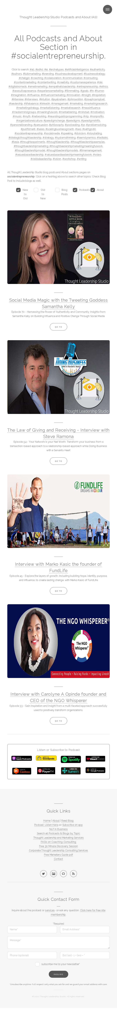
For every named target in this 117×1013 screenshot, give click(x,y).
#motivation (97, 112)
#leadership (16, 103)
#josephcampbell (94, 99)
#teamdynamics (86, 137)
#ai (46, 69)
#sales (40, 129)
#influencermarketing (53, 95)
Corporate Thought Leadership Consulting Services (58, 850)
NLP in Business (58, 829)
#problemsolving (96, 124)
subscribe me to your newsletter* (60, 964)
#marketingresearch (95, 103)
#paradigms (73, 120)
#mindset (83, 112)
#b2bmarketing (32, 73)
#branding (48, 73)
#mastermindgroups (24, 112)
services (50, 910)
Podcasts (84, 189)
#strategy (48, 137)
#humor (99, 90)
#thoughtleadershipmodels (62, 150)
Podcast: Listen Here (46, 824)
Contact (58, 858)
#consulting (91, 78)
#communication (73, 78)
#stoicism (80, 133)
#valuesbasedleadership (29, 154)
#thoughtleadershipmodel (30, 150)
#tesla (15, 141)
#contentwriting (46, 82)
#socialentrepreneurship (29, 133)
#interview (18, 99)
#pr (83, 124)
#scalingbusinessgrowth (60, 129)
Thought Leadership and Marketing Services (58, 837)
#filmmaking (72, 90)
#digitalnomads (18, 86)
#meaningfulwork (47, 112)
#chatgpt (24, 78)
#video (97, 154)
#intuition (44, 99)
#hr (92, 90)
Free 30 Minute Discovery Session (58, 846)
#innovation (73, 95)
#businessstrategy (94, 73)
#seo (78, 129)
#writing (81, 158)
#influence (33, 95)
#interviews (31, 99)
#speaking (67, 133)
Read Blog (67, 820)
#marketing (76, 103)
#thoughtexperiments (32, 141)
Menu (107, 9)
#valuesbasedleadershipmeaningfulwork (68, 154)
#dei (100, 82)
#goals (84, 90)
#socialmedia (52, 133)
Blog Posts (64, 192)
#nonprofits (97, 116)
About (100, 189)
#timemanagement (91, 150)
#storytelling (94, 133)
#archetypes (56, 69)
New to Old (25, 194)
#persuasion (41, 124)
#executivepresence (24, 90)
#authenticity (97, 69)
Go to (58, 327)
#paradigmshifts (90, 120)
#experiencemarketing (50, 90)
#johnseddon (75, 99)
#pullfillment (28, 129)
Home (47, 820)
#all (32, 69)
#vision (57, 158)
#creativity (63, 82)
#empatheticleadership (62, 86)
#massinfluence (91, 107)
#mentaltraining (68, 112)
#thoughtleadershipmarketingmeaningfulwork (76, 146)
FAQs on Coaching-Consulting (58, 841)
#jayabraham (58, 99)
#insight (86, 95)
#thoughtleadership (57, 141)
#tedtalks (102, 137)
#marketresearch (70, 107)
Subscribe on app (72, 824)
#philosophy (56, 124)
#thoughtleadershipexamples (88, 141)
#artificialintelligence (77, 69)
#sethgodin (89, 129)
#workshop (69, 158)
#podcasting (72, 124)
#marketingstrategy (27, 107)
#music (17, 116)
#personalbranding (21, 124)
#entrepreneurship (87, 86)
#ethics (103, 86)
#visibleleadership (41, 158)
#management (59, 103)
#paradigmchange (54, 120)
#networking (39, 116)
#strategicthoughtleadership (25, 137)
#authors (16, 73)
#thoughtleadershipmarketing (31, 146)
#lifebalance (31, 103)
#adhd (39, 69)
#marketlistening (49, 107)
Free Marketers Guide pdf (58, 854)
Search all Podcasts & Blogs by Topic (58, 833)
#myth (27, 116)
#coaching (37, 78)
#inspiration (99, 95)
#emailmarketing (37, 86)
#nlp (86, 116)
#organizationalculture (29, 120)
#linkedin (45, 103)
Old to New (43, 194)
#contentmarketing (25, 82)
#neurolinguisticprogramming (65, 116)
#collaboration (52, 78)
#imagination (18, 95)
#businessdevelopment (69, 73)
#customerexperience (83, 82)
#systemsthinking (65, 137)
